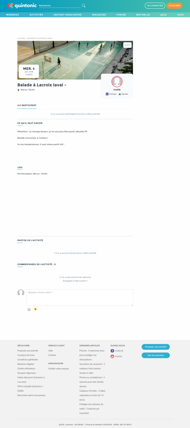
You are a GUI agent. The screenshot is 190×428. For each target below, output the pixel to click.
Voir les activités (156, 355)
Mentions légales (25, 364)
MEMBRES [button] (12, 14)
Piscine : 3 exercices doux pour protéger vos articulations (91, 355)
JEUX (180, 14)
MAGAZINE (99, 14)
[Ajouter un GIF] (35, 309)
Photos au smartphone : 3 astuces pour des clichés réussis (92, 382)
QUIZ (163, 14)
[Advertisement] (95, 23)
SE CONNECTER (155, 5)
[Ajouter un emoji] (29, 310)
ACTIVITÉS (36, 14)
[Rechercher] (83, 6)
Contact (52, 355)
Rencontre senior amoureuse (31, 395)
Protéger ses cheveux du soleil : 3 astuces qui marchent (91, 408)
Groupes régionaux (26, 373)
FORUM (121, 14)
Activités (21, 38)
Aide (50, 350)
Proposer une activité (27, 350)
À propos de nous (25, 355)
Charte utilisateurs (26, 368)
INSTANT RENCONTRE (68, 14)
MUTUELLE (143, 14)
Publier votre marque (58, 368)
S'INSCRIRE (174, 5)
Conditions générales (27, 359)
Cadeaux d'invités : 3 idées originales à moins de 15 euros (92, 395)
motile (117, 89)
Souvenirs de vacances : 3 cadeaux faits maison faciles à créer (92, 368)
